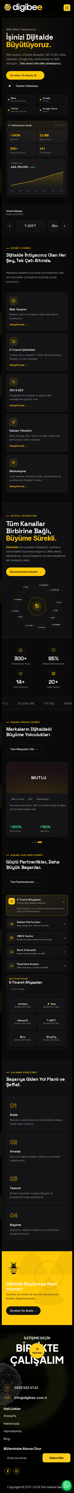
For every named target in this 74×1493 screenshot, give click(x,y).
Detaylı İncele (19, 324)
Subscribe (56, 1458)
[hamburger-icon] (67, 7)
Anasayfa (10, 1416)
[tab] (37, 901)
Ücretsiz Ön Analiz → (23, 1310)
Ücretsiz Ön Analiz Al (25, 75)
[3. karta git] (40, 842)
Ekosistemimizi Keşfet (25, 571)
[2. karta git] (35, 842)
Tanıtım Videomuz (23, 85)
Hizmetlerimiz (13, 1431)
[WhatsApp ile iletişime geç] (66, 1484)
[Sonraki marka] (64, 226)
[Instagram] (16, 1471)
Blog (7, 1439)
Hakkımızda (11, 1423)
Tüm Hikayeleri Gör (24, 749)
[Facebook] (7, 1471)
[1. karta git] (33, 842)
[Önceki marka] (9, 226)
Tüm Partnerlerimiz (24, 881)
